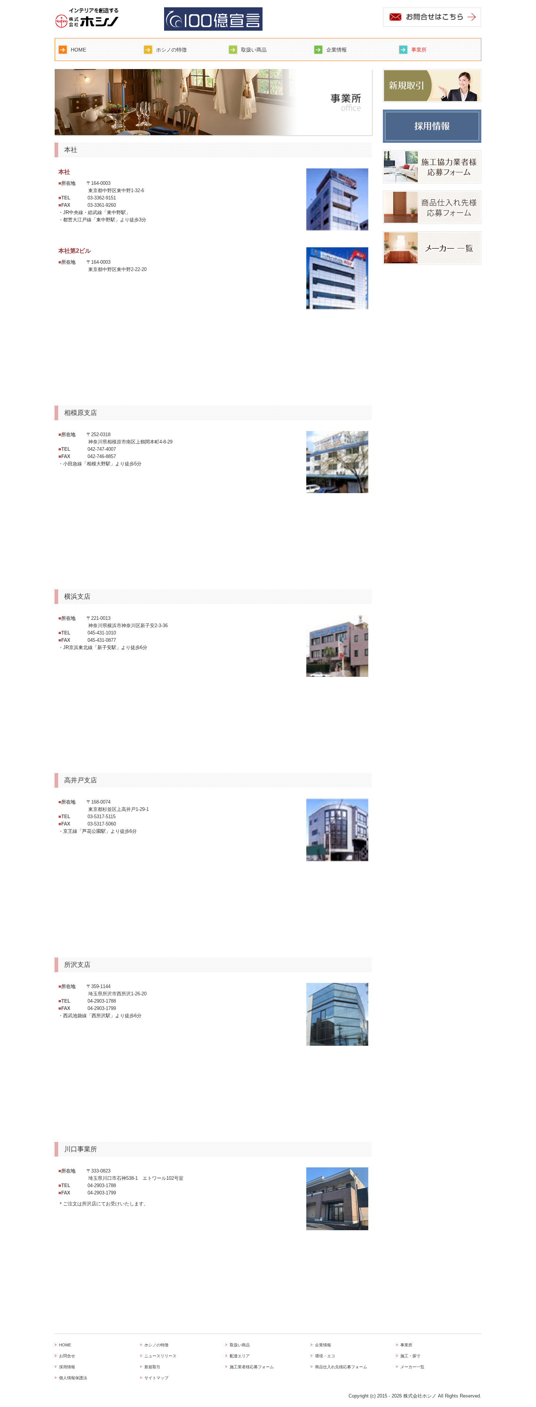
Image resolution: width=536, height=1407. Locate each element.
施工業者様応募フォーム (252, 1367)
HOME (78, 50)
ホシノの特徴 (171, 50)
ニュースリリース (160, 1356)
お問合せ (67, 1356)
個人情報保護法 (73, 1378)
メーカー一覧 (412, 1367)
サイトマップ (156, 1378)
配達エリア (240, 1356)
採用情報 (67, 1367)
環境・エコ (325, 1356)
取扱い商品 (254, 50)
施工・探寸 (410, 1356)
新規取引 (152, 1367)
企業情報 (336, 50)
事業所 (419, 50)
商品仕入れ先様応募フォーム (341, 1367)
